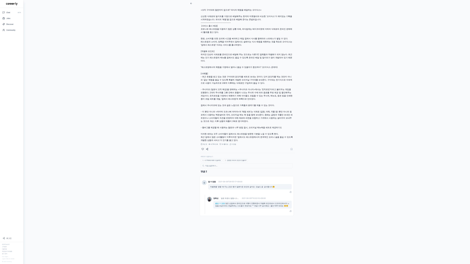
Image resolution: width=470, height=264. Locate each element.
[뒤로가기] (191, 3)
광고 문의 (4, 253)
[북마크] (291, 149)
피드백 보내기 (6, 244)
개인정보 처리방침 (7, 251)
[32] (203, 149)
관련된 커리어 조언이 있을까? (237, 160)
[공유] (207, 149)
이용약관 (4, 249)
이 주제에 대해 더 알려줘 (213, 160)
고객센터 (4, 246)
